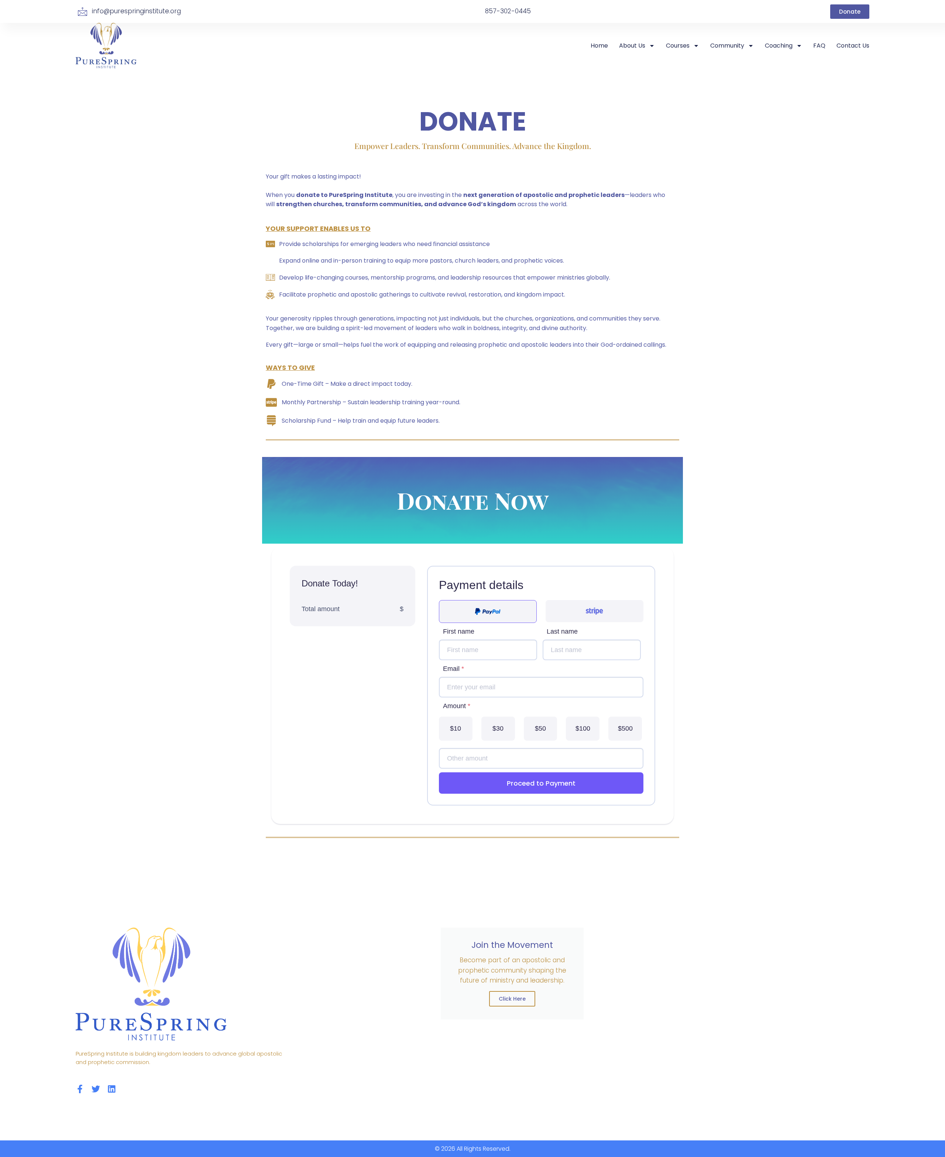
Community (727, 45)
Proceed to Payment (541, 783)
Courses (678, 45)
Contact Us (852, 45)
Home (599, 45)
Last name (562, 631)
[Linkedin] (111, 1089)
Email (453, 668)
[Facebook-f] (80, 1089)
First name (458, 631)
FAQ (819, 45)
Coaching (779, 45)
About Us (632, 45)
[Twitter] (96, 1089)
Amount (456, 706)
